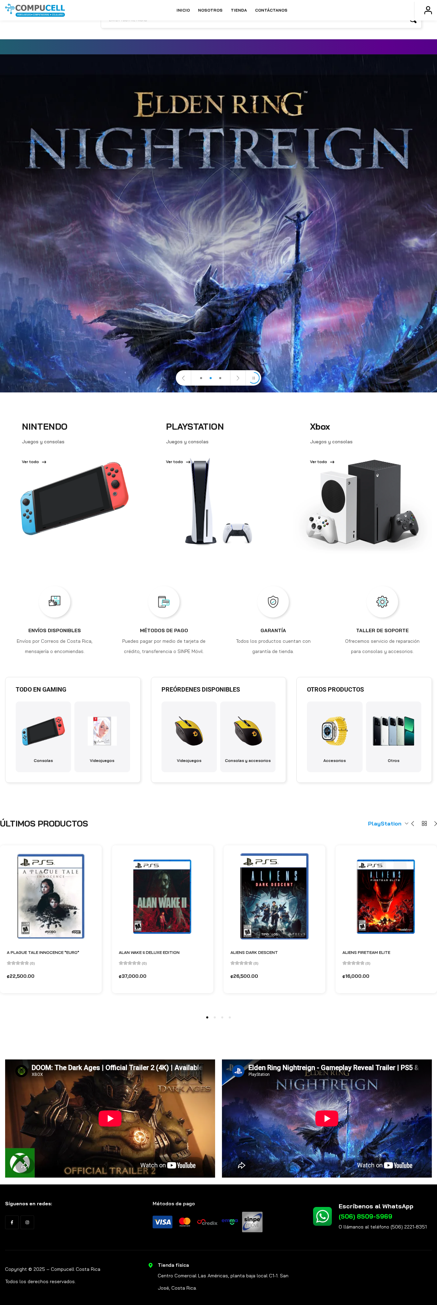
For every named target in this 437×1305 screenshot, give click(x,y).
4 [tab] (230, 1017)
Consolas (43, 760)
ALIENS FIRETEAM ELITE (366, 952)
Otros (393, 760)
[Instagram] (27, 1222)
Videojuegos (102, 760)
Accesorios (334, 760)
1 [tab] (207, 1017)
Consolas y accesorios (248, 760)
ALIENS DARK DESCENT (254, 952)
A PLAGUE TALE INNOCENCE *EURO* (43, 952)
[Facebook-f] (12, 1222)
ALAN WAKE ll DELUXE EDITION (149, 952)
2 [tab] (215, 1017)
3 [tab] (222, 1017)
